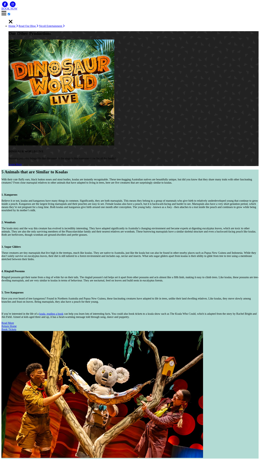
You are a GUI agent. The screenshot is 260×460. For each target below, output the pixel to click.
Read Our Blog (27, 25)
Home (12, 25)
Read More (7, 322)
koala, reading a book (51, 313)
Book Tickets (8, 329)
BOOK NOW (9, 8)
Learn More (15, 164)
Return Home (9, 326)
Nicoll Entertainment (51, 25)
